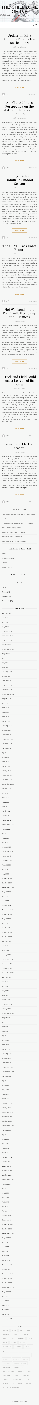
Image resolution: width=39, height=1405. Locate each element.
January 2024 (6, 730)
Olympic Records (8, 558)
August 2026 (6, 613)
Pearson (6, 1367)
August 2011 (6, 1184)
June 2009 (5, 1301)
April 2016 (5, 995)
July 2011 (5, 1188)
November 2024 (7, 685)
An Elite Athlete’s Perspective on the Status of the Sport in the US (19, 108)
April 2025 (5, 667)
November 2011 (7, 1170)
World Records (7, 567)
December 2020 (7, 851)
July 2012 (5, 1134)
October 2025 (7, 645)
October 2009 (7, 1283)
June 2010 (5, 1247)
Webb (20, 1383)
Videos (4, 563)
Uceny (27, 1379)
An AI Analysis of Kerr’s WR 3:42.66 (14, 541)
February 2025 (7, 672)
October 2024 (7, 690)
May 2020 (5, 874)
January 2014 (6, 1058)
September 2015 (8, 1013)
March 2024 (6, 721)
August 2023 (6, 748)
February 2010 (7, 1265)
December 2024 (7, 681)
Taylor (26, 1375)
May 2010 (5, 1251)
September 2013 (8, 1072)
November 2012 (7, 1117)
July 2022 (5, 793)
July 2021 (5, 833)
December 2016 (7, 959)
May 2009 (5, 1305)
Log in (4, 587)
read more (19, 87)
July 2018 (5, 923)
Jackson (18, 1347)
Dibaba (5, 1338)
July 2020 (5, 869)
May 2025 (5, 663)
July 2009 (5, 1296)
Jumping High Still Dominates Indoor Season (19, 180)
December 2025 (7, 636)
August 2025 (6, 654)
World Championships (12, 1387)
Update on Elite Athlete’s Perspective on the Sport (19, 39)
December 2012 (7, 1112)
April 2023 (5, 762)
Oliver (25, 1359)
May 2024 (5, 712)
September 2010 (8, 1233)
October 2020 (7, 860)
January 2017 (6, 955)
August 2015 (6, 1018)
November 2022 (7, 775)
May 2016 (5, 991)
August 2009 (6, 1292)
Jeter (5, 1351)
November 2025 (7, 640)
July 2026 (5, 618)
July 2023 (5, 753)
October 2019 (7, 883)
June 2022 (5, 797)
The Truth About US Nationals (12, 537)
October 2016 (7, 968)
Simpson (6, 1375)
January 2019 (6, 905)
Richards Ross (9, 1371)
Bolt (22, 1330)
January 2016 (6, 1009)
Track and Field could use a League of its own (19, 380)
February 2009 (7, 1319)
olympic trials (20, 1363)
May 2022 (5, 802)
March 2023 (6, 766)
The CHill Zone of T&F (19, 9)
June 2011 (5, 1193)
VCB (13, 1383)
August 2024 (6, 699)
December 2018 (7, 910)
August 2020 (6, 865)
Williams (29, 1383)
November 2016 (7, 964)
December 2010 (7, 1220)
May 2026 (5, 627)
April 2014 (5, 1045)
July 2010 (5, 1242)
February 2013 (7, 1103)
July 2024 (5, 703)
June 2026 (5, 622)
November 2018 (7, 914)
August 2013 (6, 1076)
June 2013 (5, 1085)
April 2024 (5, 717)
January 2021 (6, 847)
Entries (6, 592)
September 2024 (8, 694)
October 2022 (7, 780)
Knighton (24, 1351)
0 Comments (33, 94)
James (27, 1347)
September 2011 (8, 1179)
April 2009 (5, 1310)
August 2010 (6, 1238)
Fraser (13, 1342)
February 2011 (7, 1211)
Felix (5, 1342)
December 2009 (7, 1274)
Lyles (15, 1355)
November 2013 (7, 1067)
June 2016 (5, 986)
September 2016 (8, 973)
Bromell (6, 1334)
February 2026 (7, 631)
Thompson (17, 1379)
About (4, 554)
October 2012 (7, 1121)
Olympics (7, 1363)
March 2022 (6, 811)
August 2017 (6, 941)
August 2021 (6, 829)
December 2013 (7, 1063)
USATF (5, 1383)
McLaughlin (25, 1355)
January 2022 (6, 815)
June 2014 (5, 1040)
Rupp (30, 1371)
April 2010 (5, 1256)
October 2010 (7, 1229)
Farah (30, 1338)
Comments (7, 601)
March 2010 (6, 1260)
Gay (30, 1342)
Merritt (6, 1359)
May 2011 (5, 1197)
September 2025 (8, 649)
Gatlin (22, 1342)
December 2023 (7, 735)
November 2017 (7, 932)
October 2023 (7, 744)
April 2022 (5, 806)
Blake (14, 1330)
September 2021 (8, 824)
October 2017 (7, 937)
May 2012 (5, 1143)
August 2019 (6, 892)
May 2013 (5, 1090)
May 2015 (5, 1031)
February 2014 (7, 1054)
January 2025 (6, 676)
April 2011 (5, 1202)
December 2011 (7, 1166)
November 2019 (7, 878)
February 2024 (7, 726)
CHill (7, 94)
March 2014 (6, 1049)
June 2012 (5, 1139)
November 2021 (7, 820)
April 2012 (5, 1148)
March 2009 (6, 1314)
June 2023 (5, 757)
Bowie (29, 1330)
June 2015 (5, 1027)
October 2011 (7, 1175)
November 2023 (7, 739)
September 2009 (8, 1287)
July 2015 (5, 1022)
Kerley (13, 1351)
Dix (13, 1338)
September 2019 (8, 887)
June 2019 (5, 901)
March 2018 (6, 928)
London (6, 1355)
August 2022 (6, 788)
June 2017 (5, 950)
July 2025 (5, 658)
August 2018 (6, 919)
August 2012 (6, 1130)
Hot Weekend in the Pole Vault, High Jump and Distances (19, 313)
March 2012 (6, 1152)
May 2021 (5, 838)
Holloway (7, 1347)
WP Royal (24, 1401)
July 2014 (5, 1036)
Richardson (18, 1367)
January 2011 (6, 1215)
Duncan (21, 1338)
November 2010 (7, 1224)
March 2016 (6, 1000)
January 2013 (6, 1108)
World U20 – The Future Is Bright (13, 532)
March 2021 (6, 842)
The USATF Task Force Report (19, 248)
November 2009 (7, 1278)
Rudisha (21, 1371)
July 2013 (5, 1081)
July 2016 (5, 982)
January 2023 (6, 771)
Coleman (25, 1334)
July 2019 (5, 896)
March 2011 (6, 1206)
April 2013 (5, 1094)
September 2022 (8, 784)
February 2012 (7, 1157)
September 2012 (8, 1126)
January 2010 (6, 1269)
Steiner (17, 1375)
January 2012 (6, 1161)
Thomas (6, 1379)
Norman (16, 1359)
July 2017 (5, 946)
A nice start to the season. (19, 446)
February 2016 (7, 1004)
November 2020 (7, 856)
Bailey (5, 1330)
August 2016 (6, 977)
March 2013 (6, 1099)
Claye (16, 1334)
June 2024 (5, 708)
